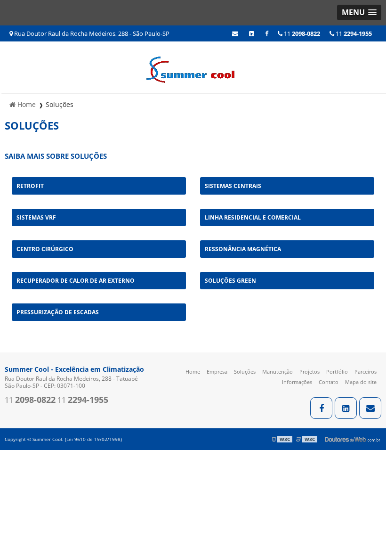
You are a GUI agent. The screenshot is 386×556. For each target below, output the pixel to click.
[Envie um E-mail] (235, 33)
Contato (328, 381)
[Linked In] (251, 33)
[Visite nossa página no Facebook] (266, 33)
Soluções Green (230, 281)
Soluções (245, 371)
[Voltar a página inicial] (193, 66)
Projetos (309, 371)
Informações (297, 381)
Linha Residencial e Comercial (253, 217)
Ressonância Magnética (243, 249)
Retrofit (30, 186)
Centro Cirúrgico (44, 249)
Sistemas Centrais (233, 186)
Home (192, 371)
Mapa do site (361, 381)
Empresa (217, 371)
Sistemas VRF (36, 217)
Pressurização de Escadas (57, 312)
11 (353, 33)
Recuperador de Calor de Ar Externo (75, 281)
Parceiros (365, 371)
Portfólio (337, 371)
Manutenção (277, 371)
